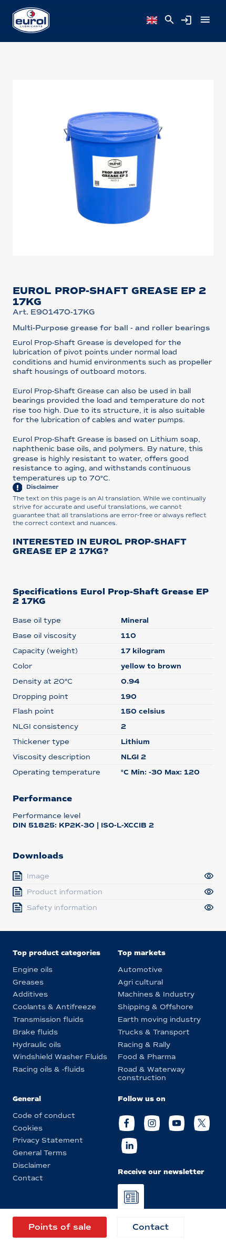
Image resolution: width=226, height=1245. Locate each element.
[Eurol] (31, 20)
